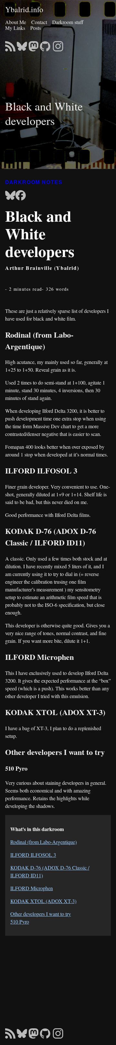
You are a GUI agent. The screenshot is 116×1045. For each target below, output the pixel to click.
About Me (15, 22)
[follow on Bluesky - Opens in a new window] (22, 44)
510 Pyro (19, 921)
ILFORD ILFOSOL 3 (33, 854)
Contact (39, 22)
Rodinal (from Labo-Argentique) (43, 841)
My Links (15, 27)
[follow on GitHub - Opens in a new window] (45, 44)
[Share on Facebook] (20, 195)
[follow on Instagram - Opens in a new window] (58, 44)
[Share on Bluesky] (10, 195)
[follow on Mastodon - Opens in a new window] (33, 44)
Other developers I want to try (40, 913)
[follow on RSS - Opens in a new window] (10, 44)
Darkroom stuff (67, 22)
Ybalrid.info (24, 9)
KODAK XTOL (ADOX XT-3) (43, 901)
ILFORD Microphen (31, 888)
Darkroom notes (34, 182)
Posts (35, 27)
